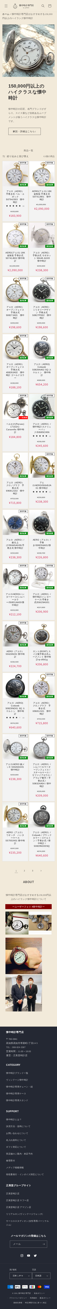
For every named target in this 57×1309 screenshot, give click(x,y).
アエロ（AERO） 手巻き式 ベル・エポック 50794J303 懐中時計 (15, 196)
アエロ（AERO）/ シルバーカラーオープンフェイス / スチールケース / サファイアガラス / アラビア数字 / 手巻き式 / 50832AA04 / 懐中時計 (41, 775)
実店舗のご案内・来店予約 (19, 1153)
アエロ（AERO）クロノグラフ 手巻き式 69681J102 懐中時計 (15, 488)
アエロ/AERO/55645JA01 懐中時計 (41, 485)
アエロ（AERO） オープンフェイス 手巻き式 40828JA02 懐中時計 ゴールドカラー (15, 371)
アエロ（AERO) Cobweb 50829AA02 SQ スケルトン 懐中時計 (42, 369)
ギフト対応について (16, 1147)
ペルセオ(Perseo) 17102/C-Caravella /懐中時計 (15, 428)
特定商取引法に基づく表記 (35, 1303)
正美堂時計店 (12, 1193)
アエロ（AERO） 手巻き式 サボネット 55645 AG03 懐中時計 (42, 256)
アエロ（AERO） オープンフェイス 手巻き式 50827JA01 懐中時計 (15, 312)
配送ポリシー (45, 1298)
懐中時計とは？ (14, 1119)
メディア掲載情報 (15, 1167)
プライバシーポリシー (18, 1298)
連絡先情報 (17, 1303)
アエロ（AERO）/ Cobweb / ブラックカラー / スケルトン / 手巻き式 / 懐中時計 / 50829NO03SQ (42, 839)
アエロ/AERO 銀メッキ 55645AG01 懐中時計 (15, 767)
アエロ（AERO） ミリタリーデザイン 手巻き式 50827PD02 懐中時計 (41, 312)
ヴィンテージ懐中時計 (17, 1079)
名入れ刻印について (16, 1140)
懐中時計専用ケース (16, 1093)
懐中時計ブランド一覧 (17, 1073)
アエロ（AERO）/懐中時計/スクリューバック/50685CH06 (42, 428)
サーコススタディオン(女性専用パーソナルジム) (27, 1223)
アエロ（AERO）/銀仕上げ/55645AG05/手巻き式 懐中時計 (15, 543)
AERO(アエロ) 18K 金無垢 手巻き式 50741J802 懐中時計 (15, 256)
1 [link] (16, 870)
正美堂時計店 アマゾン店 (18, 1207)
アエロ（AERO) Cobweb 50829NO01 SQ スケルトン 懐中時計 (15, 708)
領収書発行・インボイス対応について (25, 1174)
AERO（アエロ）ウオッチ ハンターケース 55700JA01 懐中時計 (15, 838)
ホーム (5, 14)
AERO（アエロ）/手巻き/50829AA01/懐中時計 (42, 543)
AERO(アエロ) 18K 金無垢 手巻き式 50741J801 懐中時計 (42, 195)
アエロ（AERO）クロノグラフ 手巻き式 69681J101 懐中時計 (42, 708)
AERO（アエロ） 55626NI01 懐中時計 (15, 654)
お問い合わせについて (17, 1133)
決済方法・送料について (18, 1126)
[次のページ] (41, 870)
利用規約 (33, 1298)
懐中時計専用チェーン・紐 (19, 1086)
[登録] (43, 1244)
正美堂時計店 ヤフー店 (17, 1200)
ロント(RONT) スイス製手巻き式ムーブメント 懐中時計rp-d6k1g (42, 655)
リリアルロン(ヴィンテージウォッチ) (24, 1214)
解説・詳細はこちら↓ (24, 131)
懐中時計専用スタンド (17, 1100)
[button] (6, 6)
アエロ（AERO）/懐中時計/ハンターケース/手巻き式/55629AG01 (42, 598)
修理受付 (10, 1160)
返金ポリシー (39, 1293)
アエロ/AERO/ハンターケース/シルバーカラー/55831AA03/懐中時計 (15, 599)
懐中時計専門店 (24, 1293)
